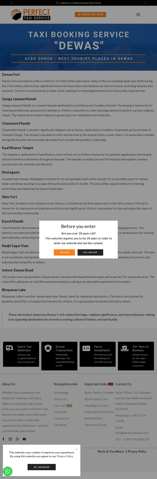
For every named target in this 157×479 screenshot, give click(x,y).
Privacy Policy (65, 456)
